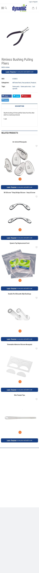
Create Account (17, 538)
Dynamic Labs (25, 558)
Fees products (26, 83)
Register (35, 2)
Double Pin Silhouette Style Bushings (19, 294)
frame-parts (16, 86)
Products (33, 83)
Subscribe (33, 547)
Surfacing (28, 516)
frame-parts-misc (26, 86)
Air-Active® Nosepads (19, 142)
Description (19, 106)
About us (7, 525)
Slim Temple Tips (19, 395)
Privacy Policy (16, 525)
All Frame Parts (16, 83)
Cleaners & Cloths (13, 516)
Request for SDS (28, 525)
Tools (22, 516)
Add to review (6, 67)
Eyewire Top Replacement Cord (19, 243)
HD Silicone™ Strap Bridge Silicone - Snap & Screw (19, 192)
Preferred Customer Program (19, 528)
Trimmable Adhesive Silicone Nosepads (19, 344)
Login (30, 2)
